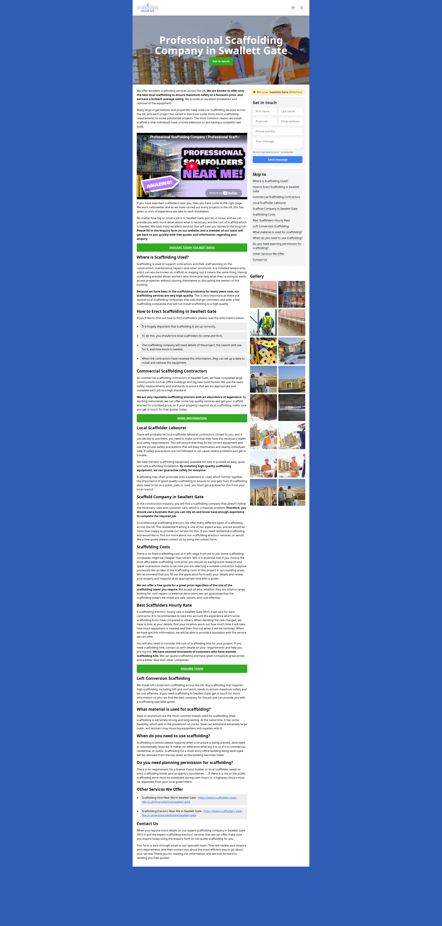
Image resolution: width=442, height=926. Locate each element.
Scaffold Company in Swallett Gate (275, 208)
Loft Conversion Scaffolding (271, 226)
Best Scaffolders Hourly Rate (271, 220)
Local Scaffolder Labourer (269, 203)
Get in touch (221, 61)
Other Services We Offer (268, 254)
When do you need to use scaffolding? (277, 238)
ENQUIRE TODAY (192, 669)
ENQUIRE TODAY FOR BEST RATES (192, 247)
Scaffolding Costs (264, 214)
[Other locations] (293, 7)
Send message (277, 159)
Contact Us (260, 260)
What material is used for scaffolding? (277, 232)
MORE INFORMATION (192, 418)
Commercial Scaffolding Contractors (276, 197)
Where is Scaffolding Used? (270, 181)
